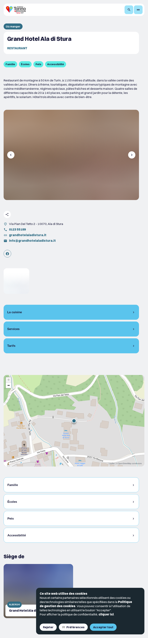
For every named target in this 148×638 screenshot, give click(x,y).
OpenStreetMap (124, 463)
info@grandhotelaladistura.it (32, 240)
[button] (74, 420)
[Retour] (10, 155)
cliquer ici (106, 614)
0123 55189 (17, 229)
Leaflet (112, 463)
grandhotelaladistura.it (27, 235)
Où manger (13, 26)
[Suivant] (131, 155)
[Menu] (138, 9)
